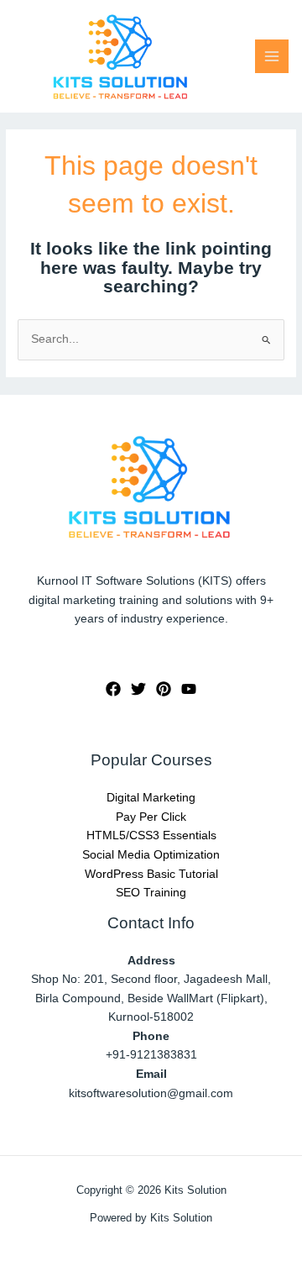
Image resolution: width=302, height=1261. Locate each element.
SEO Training (151, 892)
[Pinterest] (163, 688)
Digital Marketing (151, 797)
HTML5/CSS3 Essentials (151, 835)
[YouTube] (188, 688)
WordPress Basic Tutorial (151, 874)
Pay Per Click (151, 817)
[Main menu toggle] (272, 56)
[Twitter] (138, 688)
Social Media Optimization (151, 855)
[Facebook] (113, 688)
